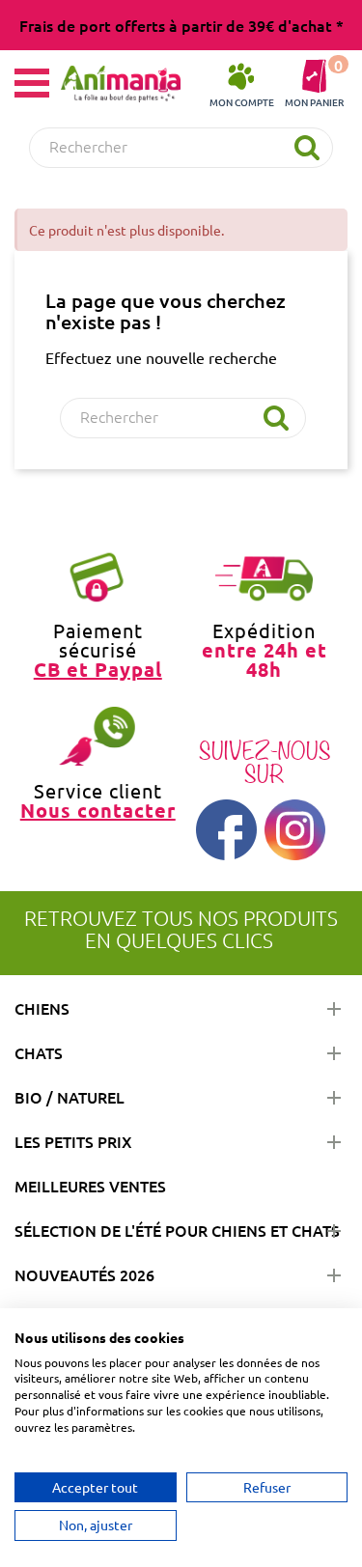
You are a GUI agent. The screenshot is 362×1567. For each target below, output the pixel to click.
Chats (38, 1052)
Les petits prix (73, 1141)
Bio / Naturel (69, 1096)
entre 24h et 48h (264, 659)
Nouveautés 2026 (84, 1274)
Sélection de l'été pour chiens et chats (177, 1230)
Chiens (42, 1008)
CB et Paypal (98, 669)
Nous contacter (98, 810)
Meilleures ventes (90, 1185)
